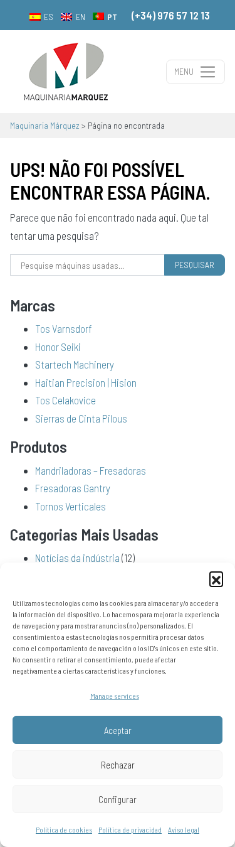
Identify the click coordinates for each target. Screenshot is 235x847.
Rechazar (118, 764)
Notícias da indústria (77, 557)
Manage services (114, 695)
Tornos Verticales (70, 506)
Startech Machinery (74, 364)
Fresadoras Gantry (72, 488)
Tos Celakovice (65, 400)
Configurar (117, 799)
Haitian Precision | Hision (86, 382)
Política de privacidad (130, 829)
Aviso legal (183, 829)
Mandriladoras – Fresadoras (90, 470)
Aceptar (118, 730)
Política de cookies (64, 829)
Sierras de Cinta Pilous (81, 418)
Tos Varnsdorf (63, 328)
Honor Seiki (58, 346)
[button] (216, 578)
